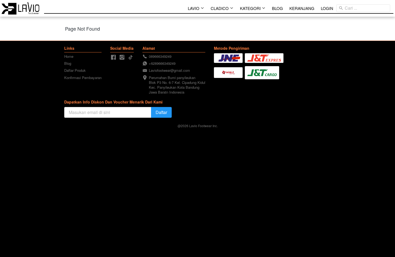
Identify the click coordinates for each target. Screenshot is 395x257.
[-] (113, 57)
